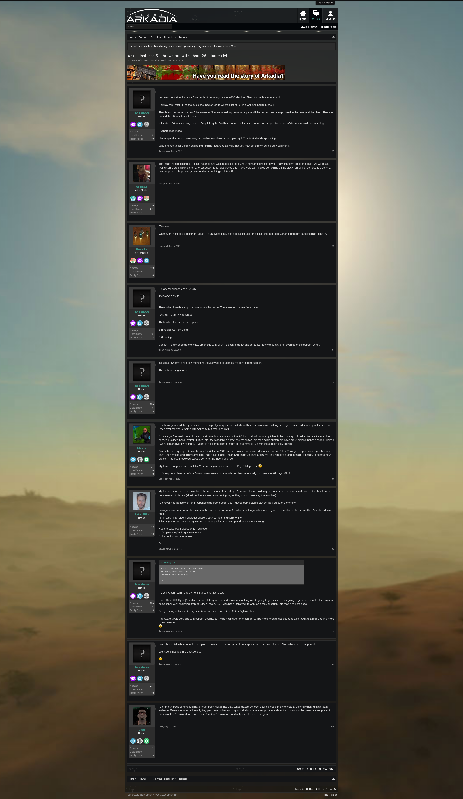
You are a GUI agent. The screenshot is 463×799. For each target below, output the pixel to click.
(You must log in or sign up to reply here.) (315, 769)
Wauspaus (141, 186)
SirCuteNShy (142, 514)
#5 (333, 382)
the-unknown (165, 60)
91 (152, 748)
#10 (332, 726)
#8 (333, 631)
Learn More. (231, 46)
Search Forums (309, 27)
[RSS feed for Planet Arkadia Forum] (335, 789)
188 (152, 268)
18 (152, 139)
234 (152, 131)
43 (152, 212)
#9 (333, 664)
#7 (333, 549)
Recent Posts (328, 27)
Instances (145, 60)
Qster (142, 729)
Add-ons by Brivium (153, 795)
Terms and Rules (329, 795)
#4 (333, 350)
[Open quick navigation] (333, 37)
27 (152, 467)
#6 (333, 479)
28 (152, 275)
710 (152, 205)
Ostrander (141, 448)
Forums (316, 19)
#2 (333, 183)
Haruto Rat (142, 249)
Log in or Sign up (325, 2)
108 (152, 527)
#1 (333, 151)
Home (303, 19)
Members (330, 19)
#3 (333, 246)
